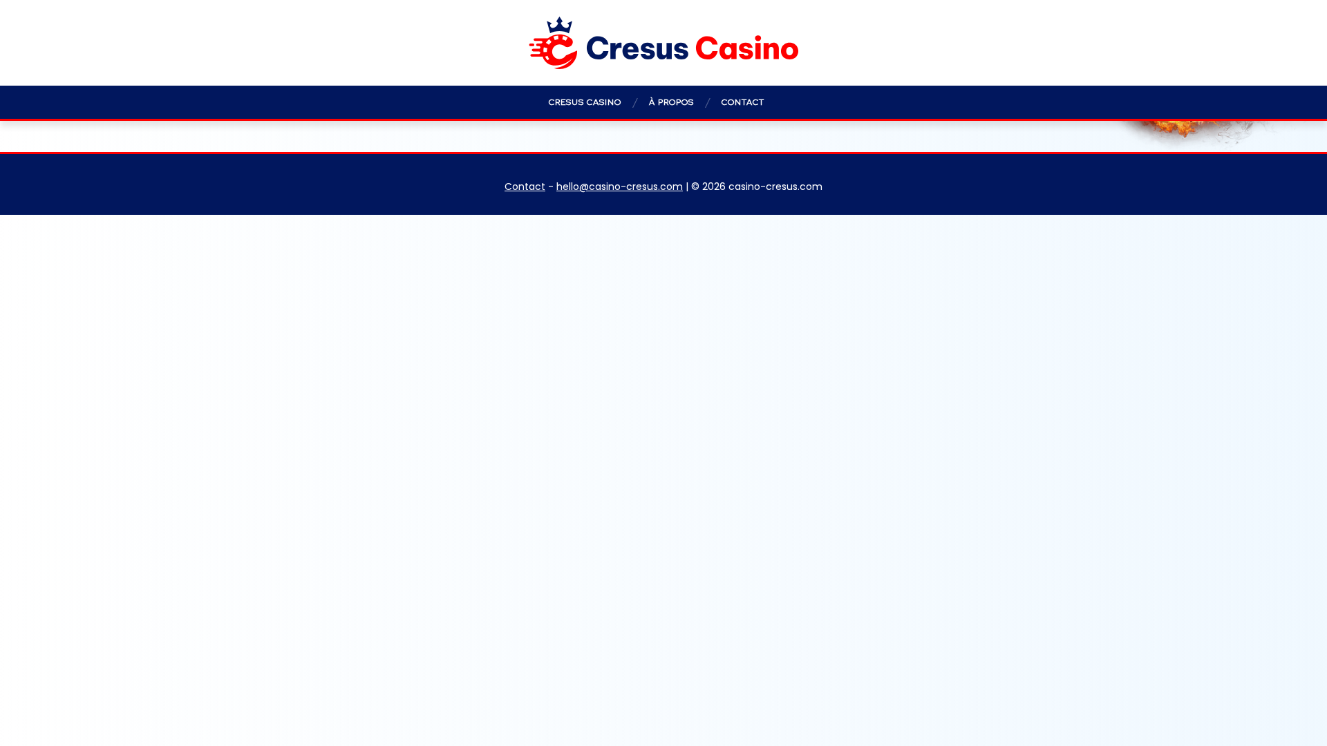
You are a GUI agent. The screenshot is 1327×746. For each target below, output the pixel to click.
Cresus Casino (585, 102)
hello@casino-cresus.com (619, 186)
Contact (743, 102)
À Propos (671, 102)
